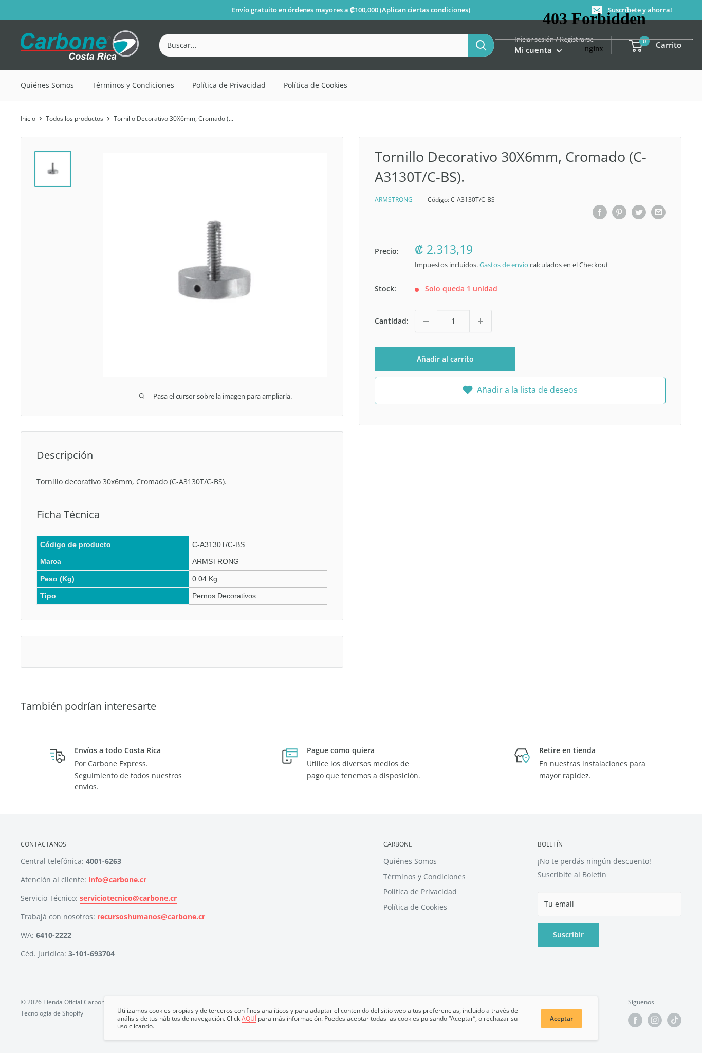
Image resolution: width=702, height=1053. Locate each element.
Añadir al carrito (445, 359)
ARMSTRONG (394, 199)
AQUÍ (249, 1018)
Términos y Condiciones (133, 85)
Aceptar (561, 1018)
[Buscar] (481, 45)
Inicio (28, 118)
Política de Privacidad (229, 85)
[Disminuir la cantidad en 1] (426, 321)
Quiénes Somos (47, 85)
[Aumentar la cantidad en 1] (480, 321)
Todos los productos (74, 118)
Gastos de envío (503, 264)
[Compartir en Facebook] (600, 212)
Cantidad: (392, 320)
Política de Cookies (315, 85)
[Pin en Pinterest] (619, 212)
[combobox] (313, 45)
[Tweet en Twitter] (639, 212)
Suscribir (568, 934)
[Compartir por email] (658, 212)
